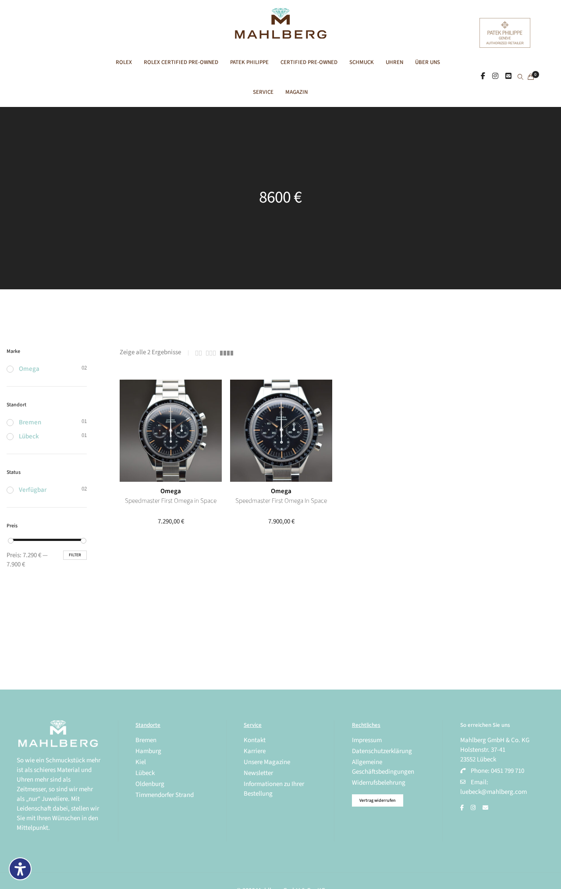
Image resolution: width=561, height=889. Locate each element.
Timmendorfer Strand (164, 795)
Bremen (30, 422)
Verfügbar (32, 489)
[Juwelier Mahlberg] (280, 34)
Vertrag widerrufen (377, 800)
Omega (170, 491)
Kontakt (255, 740)
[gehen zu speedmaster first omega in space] (281, 431)
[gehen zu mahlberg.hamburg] (482, 76)
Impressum (367, 740)
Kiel (140, 762)
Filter (75, 555)
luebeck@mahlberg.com (493, 792)
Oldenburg (149, 784)
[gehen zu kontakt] (508, 76)
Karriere (255, 751)
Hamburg (148, 751)
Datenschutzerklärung (382, 751)
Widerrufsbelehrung (378, 782)
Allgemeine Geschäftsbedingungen (383, 766)
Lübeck (29, 436)
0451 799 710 (507, 770)
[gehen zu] (520, 78)
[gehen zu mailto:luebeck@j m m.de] (485, 808)
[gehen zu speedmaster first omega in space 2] (171, 431)
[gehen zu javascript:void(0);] (198, 353)
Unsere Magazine (267, 762)
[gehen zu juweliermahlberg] (495, 76)
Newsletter (258, 773)
